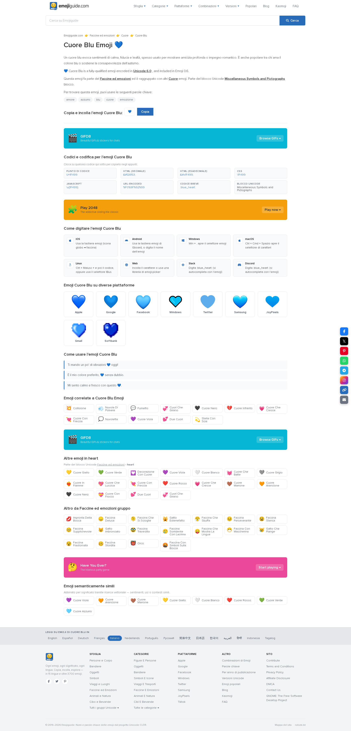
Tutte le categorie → (146, 707)
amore (70, 99)
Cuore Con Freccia (77, 420)
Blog (266, 6)
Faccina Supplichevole (79, 530)
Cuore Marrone (236, 484)
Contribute (273, 660)
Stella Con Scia (205, 420)
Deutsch (83, 638)
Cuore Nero (206, 408)
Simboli (94, 678)
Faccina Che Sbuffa (206, 519)
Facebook (184, 672)
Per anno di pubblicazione (239, 672)
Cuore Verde (110, 472)
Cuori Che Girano (172, 409)
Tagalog (270, 638)
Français (99, 638)
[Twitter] (57, 681)
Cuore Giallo (77, 472)
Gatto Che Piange (269, 530)
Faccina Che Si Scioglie (142, 519)
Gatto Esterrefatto (173, 519)
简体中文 (185, 638)
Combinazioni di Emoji (236, 660)
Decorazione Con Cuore (142, 473)
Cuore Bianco (207, 472)
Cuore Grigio (271, 472)
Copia (145, 112)
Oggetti (94, 672)
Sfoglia (139, 6)
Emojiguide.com (73, 35)
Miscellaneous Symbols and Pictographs (255, 189)
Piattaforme (183, 6)
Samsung (184, 690)
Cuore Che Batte (237, 473)
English (52, 638)
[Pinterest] (65, 681)
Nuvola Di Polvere (108, 409)
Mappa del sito (283, 725)
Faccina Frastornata (77, 544)
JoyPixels (184, 696)
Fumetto (139, 408)
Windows (184, 678)
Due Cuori (172, 419)
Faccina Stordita (106, 544)
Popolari (251, 6)
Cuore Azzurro (79, 611)
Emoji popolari (231, 684)
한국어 (214, 638)
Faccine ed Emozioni (103, 690)
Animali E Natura (144, 696)
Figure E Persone (145, 660)
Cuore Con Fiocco (109, 495)
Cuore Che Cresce (270, 409)
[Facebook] (49, 681)
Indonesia (253, 638)
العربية (228, 638)
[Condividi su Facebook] (344, 331)
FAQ (296, 6)
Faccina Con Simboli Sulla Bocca (174, 545)
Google (183, 666)
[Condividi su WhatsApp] (344, 361)
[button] (90, 173)
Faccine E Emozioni (146, 690)
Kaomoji (281, 6)
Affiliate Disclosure (278, 678)
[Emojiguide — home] (69, 6)
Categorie (160, 6)
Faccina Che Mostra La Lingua (206, 531)
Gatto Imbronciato (109, 530)
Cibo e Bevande (100, 702)
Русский (169, 638)
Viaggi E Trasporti (145, 684)
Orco (137, 543)
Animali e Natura (100, 696)
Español (67, 638)
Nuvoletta (108, 419)
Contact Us (273, 690)
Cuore (125, 35)
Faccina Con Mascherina (238, 530)
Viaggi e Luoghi (100, 684)
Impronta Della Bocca (79, 519)
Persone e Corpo (101, 660)
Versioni (232, 6)
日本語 (200, 638)
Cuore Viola (141, 419)
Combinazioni (208, 6)
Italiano (114, 638)
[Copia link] (344, 390)
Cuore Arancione (269, 484)
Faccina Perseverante (239, 519)
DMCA (270, 684)
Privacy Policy (275, 672)
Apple (181, 660)
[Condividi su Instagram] (344, 380)
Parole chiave (231, 666)
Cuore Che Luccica (109, 484)
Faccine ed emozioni (102, 35)
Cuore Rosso (174, 483)
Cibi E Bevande (144, 702)
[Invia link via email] (344, 400)
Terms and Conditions (280, 666)
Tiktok (181, 702)
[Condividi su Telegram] (344, 370)
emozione (126, 99)
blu (98, 99)
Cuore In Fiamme (75, 484)
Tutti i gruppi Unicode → (104, 707)
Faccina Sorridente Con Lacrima (174, 531)
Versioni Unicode (233, 678)
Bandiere (95, 666)
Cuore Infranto (239, 408)
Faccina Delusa (106, 519)
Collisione (76, 408)
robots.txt (300, 725)
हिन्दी (239, 638)
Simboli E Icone (144, 678)
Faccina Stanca (267, 519)
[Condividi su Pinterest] (344, 351)
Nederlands (132, 638)
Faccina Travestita (140, 530)
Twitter (182, 684)
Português (151, 638)
